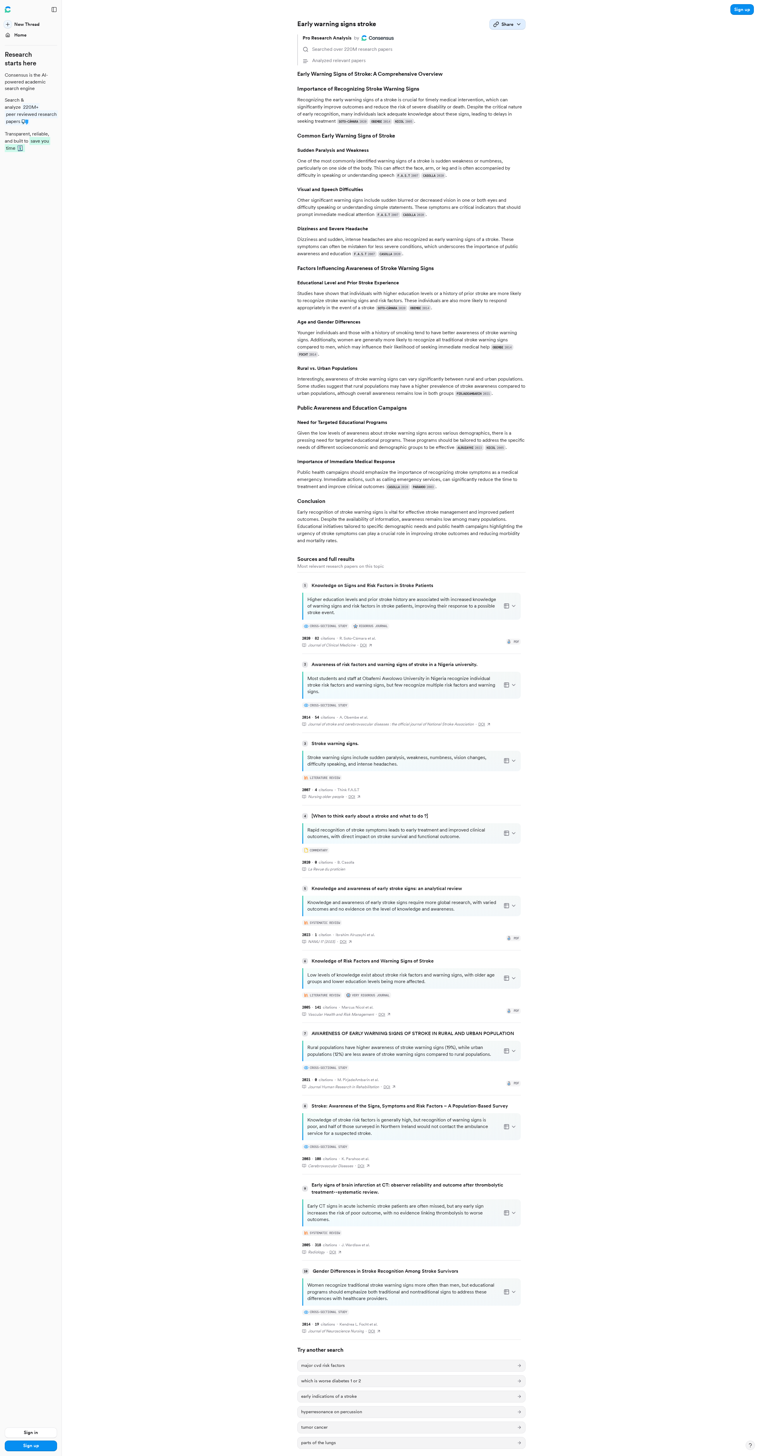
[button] (742, 9)
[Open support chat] (750, 1445)
